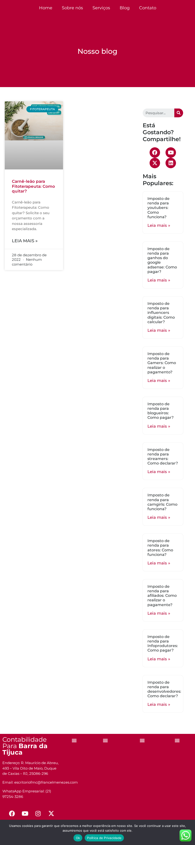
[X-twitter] (155, 163)
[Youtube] (171, 152)
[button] (74, 740)
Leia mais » (25, 240)
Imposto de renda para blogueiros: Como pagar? (160, 411)
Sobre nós (72, 7)
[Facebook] (155, 152)
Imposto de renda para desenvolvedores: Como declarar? (164, 689)
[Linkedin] (171, 163)
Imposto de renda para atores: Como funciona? (160, 548)
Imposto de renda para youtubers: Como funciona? (158, 207)
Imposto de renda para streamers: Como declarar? (162, 456)
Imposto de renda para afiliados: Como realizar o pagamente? (162, 595)
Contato (147, 7)
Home (45, 7)
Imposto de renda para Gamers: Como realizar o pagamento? (161, 362)
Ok (78, 838)
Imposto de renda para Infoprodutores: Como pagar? (162, 643)
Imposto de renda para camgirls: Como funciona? (162, 502)
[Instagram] (38, 814)
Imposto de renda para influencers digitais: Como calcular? (161, 312)
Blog (125, 7)
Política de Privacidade (104, 838)
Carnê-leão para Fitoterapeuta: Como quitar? (33, 186)
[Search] (178, 113)
